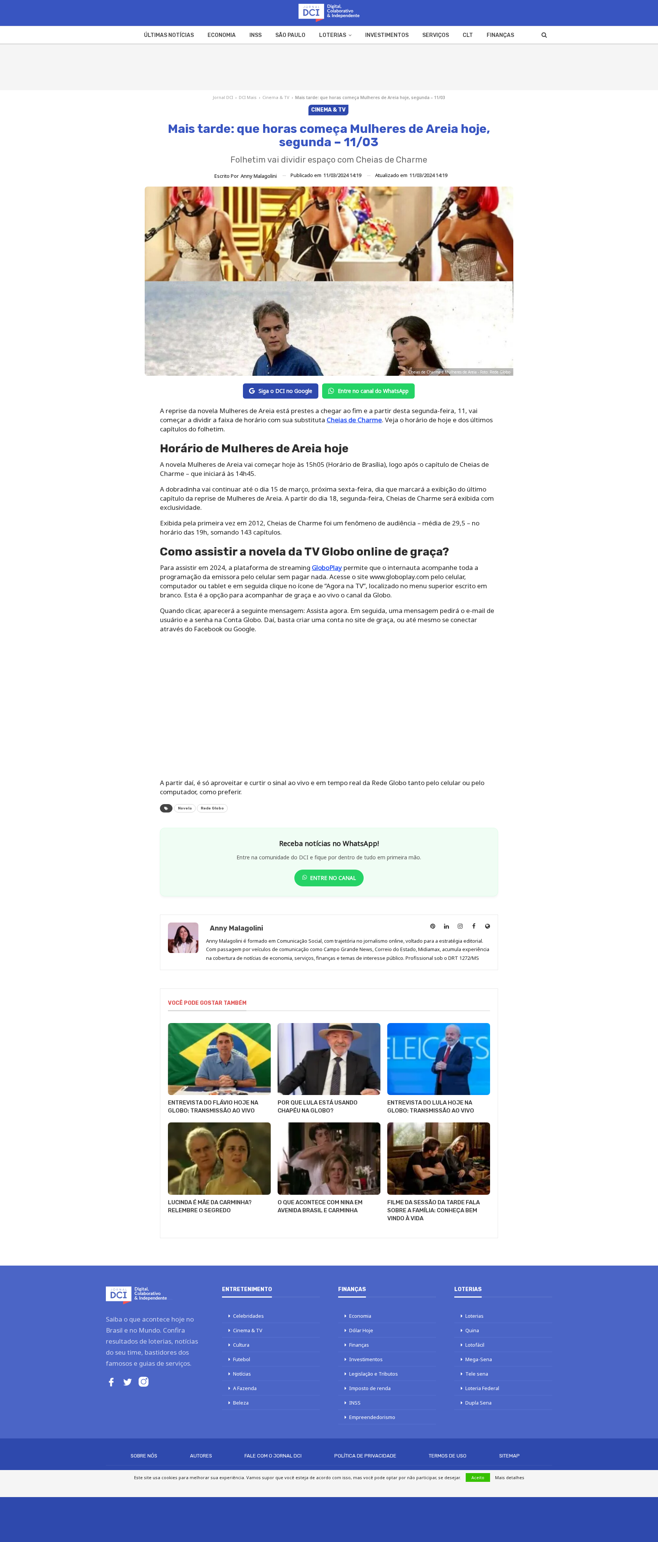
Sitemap (509, 1456)
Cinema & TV (275, 97)
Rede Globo (212, 808)
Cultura (241, 1344)
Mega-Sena (478, 1359)
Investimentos (387, 35)
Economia (222, 35)
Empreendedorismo (372, 1417)
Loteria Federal (482, 1388)
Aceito (477, 1477)
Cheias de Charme (354, 419)
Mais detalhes (509, 1477)
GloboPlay (327, 567)
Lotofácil (474, 1344)
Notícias (242, 1373)
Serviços (435, 35)
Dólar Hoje (361, 1330)
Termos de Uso (447, 1456)
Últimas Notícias (169, 35)
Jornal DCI (223, 97)
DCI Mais (248, 97)
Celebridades (248, 1315)
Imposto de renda (370, 1388)
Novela (185, 808)
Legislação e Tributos (373, 1373)
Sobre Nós (144, 1456)
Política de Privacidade (365, 1456)
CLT (468, 35)
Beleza (241, 1402)
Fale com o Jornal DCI (273, 1456)
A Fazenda (245, 1388)
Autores (201, 1456)
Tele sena (476, 1373)
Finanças (500, 35)
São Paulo (290, 35)
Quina (472, 1330)
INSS (255, 35)
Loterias (332, 35)
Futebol (241, 1359)
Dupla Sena (478, 1402)
